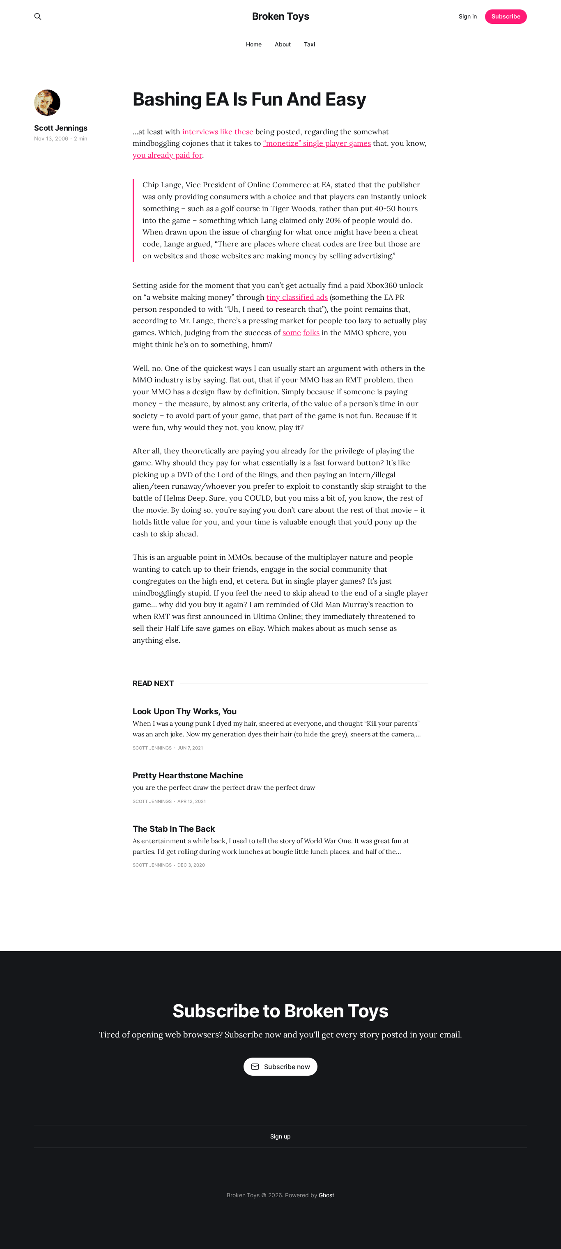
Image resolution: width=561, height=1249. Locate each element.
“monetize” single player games (317, 143)
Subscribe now (287, 1067)
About (283, 44)
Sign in (468, 16)
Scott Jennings (60, 128)
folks (311, 332)
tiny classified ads (297, 297)
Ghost (326, 1194)
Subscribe (506, 16)
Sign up (280, 1136)
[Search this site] (38, 16)
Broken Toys (280, 16)
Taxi (309, 44)
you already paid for (167, 155)
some (292, 332)
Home (254, 44)
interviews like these (217, 131)
